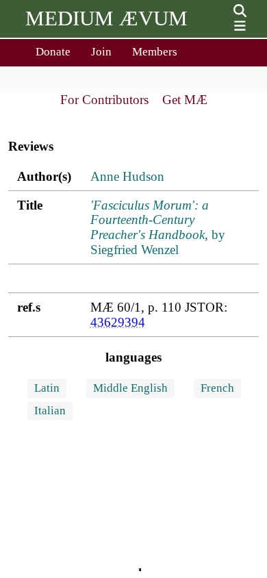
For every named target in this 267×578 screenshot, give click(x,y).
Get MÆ (184, 99)
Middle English (130, 387)
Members (154, 51)
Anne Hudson (127, 176)
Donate (53, 51)
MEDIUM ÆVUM (106, 18)
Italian (50, 410)
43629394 (117, 322)
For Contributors (104, 99)
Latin (47, 387)
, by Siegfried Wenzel (157, 227)
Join (101, 51)
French (217, 387)
